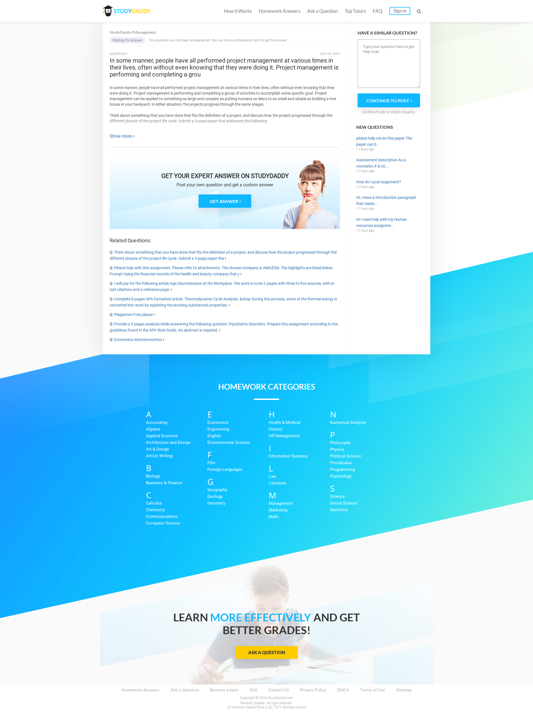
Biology (153, 476)
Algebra (153, 429)
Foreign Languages (224, 469)
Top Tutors (355, 11)
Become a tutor (224, 690)
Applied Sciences (162, 435)
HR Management (284, 435)
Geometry (216, 503)
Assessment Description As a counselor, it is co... (381, 163)
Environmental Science (228, 442)
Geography (217, 489)
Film (211, 462)
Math (273, 516)
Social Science (344, 503)
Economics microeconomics (138, 339)
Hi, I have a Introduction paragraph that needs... (386, 200)
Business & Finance (164, 482)
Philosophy (340, 442)
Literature (277, 483)
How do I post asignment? (378, 182)
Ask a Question (322, 11)
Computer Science (163, 523)
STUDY (132, 11)
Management (281, 503)
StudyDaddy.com (280, 698)
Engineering (218, 429)
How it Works (238, 11)
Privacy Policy (313, 690)
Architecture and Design (168, 442)
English (214, 435)
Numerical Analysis (348, 422)
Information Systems (288, 456)
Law (272, 476)
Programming (342, 469)
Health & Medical (284, 422)
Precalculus (341, 462)
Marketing (278, 510)
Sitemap (403, 690)
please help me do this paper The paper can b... (384, 141)
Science (337, 496)
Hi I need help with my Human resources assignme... (381, 222)
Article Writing (159, 455)
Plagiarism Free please (133, 314)
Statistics (339, 509)
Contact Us (278, 690)
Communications (162, 516)
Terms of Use (372, 690)
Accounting (156, 422)
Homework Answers (279, 11)
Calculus (154, 503)
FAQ (378, 11)
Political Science (345, 456)
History (275, 429)
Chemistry (155, 509)
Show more (121, 136)
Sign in (399, 11)
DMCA (343, 690)
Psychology (340, 476)
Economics (217, 422)
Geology (215, 496)
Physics (337, 449)
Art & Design (157, 449)
